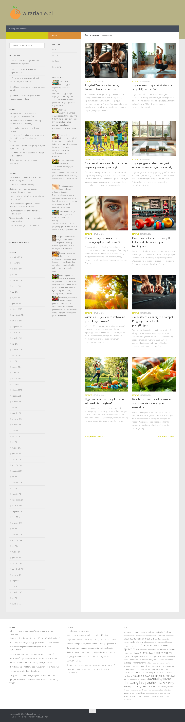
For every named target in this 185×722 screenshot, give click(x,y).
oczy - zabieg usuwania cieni (155, 690)
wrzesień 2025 (17, 321)
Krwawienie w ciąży (74, 661)
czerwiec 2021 (17, 425)
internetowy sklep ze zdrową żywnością (148, 654)
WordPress (23, 717)
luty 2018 (15, 546)
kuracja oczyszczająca (132, 659)
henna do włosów (141, 650)
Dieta (56, 49)
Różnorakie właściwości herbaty (21, 184)
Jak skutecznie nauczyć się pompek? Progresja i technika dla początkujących (153, 321)
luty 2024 (15, 384)
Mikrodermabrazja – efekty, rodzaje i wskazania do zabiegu (63, 189)
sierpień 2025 (17, 326)
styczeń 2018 (16, 552)
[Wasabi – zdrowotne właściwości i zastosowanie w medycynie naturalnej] (154, 374)
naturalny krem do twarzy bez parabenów (147, 681)
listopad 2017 (17, 563)
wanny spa (162, 696)
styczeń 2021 (16, 448)
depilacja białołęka (163, 632)
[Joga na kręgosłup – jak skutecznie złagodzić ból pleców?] (154, 60)
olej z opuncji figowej (138, 693)
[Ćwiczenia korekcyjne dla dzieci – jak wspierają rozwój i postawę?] (106, 138)
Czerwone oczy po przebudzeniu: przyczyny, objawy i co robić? (91, 665)
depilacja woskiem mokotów (148, 635)
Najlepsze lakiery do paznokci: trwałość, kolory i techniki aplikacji (34, 638)
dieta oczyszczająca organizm (139, 638)
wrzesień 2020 (17, 465)
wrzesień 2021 (17, 419)
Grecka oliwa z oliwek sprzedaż (146, 647)
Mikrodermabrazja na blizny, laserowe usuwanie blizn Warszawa (34, 667)
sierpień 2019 (17, 511)
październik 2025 (18, 315)
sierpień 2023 (17, 396)
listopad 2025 (17, 309)
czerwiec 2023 (17, 401)
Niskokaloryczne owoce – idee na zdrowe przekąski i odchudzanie (64, 300)
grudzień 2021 (17, 413)
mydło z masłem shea (142, 669)
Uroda (56, 61)
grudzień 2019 (17, 494)
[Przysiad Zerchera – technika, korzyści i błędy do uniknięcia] (106, 60)
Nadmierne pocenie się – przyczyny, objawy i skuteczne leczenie (91, 652)
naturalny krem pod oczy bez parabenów (149, 684)
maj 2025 (15, 344)
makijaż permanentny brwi (135, 662)
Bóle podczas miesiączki (65, 236)
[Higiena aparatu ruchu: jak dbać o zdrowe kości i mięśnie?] (106, 374)
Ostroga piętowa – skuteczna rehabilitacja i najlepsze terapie (90, 648)
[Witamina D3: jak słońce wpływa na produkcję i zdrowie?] (106, 292)
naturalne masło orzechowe (136, 679)
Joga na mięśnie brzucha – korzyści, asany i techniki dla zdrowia (91, 639)
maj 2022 (15, 407)
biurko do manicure (131, 632)
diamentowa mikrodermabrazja (165, 635)
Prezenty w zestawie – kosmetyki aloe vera (25, 671)
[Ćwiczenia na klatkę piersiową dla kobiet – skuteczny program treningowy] (154, 213)
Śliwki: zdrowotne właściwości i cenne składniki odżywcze (89, 635)
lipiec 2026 (16, 263)
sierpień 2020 (17, 471)
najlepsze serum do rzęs (160, 669)
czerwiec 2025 (17, 338)
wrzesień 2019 (17, 505)
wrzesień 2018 (17, 540)
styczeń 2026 (16, 297)
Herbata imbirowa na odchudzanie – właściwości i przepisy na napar (64, 256)
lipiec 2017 (16, 586)
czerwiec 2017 (17, 592)
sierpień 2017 (17, 580)
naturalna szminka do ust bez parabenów (143, 672)
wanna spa (155, 696)
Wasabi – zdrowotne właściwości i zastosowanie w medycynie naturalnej (151, 403)
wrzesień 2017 (17, 575)
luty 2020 (15, 488)
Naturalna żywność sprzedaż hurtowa (154, 675)
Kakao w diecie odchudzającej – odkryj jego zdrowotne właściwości (64, 138)
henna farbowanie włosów (159, 649)
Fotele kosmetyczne (142, 642)
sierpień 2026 (17, 257)
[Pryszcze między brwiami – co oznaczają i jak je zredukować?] (106, 213)
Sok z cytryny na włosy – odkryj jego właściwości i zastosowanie (34, 642)
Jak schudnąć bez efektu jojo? (78, 631)
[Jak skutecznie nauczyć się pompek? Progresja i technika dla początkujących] (154, 292)
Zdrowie (88, 81)
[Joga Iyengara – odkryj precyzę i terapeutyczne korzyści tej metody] (154, 138)
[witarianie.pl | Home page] (31, 12)
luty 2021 (15, 442)
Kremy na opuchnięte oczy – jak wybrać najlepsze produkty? (32, 675)
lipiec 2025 (16, 332)
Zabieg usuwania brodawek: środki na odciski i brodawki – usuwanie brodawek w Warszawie (26, 138)
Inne (56, 55)
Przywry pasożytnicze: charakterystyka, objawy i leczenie (88, 656)
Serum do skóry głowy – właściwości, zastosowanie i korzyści (33, 658)
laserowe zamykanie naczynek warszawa (157, 659)
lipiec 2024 (16, 373)
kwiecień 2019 (17, 534)
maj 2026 (15, 274)
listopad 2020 (17, 459)
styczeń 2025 (16, 367)
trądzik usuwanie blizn (144, 696)
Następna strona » (167, 436)
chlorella (141, 632)
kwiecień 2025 (17, 349)
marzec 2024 (16, 378)
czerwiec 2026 (17, 269)
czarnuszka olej (149, 632)
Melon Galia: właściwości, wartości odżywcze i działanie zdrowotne (64, 113)
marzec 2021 (16, 436)
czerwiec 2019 (17, 523)
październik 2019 (18, 500)
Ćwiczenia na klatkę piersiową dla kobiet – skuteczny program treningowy (151, 242)
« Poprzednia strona (94, 436)
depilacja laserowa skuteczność (132, 635)
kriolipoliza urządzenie (168, 656)
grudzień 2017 (17, 557)
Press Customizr (42, 717)
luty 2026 (15, 292)
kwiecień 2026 (17, 280)
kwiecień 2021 (17, 430)
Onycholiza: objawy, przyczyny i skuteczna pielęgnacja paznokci (91, 644)
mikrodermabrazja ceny (152, 666)
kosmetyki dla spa (155, 656)
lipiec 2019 (16, 517)
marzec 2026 (16, 286)
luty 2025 (15, 361)
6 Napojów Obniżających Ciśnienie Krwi (24, 225)
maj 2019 (15, 528)
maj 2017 (15, 598)
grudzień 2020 (17, 453)
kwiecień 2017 (17, 604)
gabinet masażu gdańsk (159, 642)
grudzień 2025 (17, 303)
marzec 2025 (16, 355)
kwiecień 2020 (17, 482)
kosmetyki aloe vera (142, 656)
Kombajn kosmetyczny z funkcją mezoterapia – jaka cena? (31, 654)
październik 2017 (18, 569)
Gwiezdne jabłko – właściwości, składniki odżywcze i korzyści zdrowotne (64, 278)
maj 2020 (15, 477)
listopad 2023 (17, 390)
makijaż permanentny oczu (155, 663)
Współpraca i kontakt (17, 28)
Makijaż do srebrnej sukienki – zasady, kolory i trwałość (30, 662)
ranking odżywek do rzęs (152, 693)
